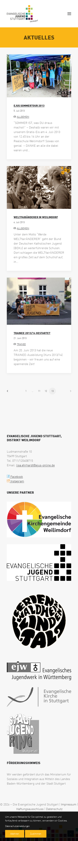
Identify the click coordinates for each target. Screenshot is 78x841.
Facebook (16, 476)
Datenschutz (54, 809)
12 (46, 391)
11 (39, 391)
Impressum (68, 804)
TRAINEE (21, 344)
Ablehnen (14, 833)
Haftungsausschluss (30, 809)
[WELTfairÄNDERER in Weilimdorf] (39, 187)
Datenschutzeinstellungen (17, 826)
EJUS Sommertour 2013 (29, 105)
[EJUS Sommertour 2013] (39, 75)
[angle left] (9, 392)
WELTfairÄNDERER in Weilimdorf (36, 217)
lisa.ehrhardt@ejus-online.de (35, 465)
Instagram (17, 481)
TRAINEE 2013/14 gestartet (32, 333)
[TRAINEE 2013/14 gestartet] (39, 301)
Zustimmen (35, 833)
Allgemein (23, 116)
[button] (69, 13)
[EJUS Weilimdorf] (22, 13)
